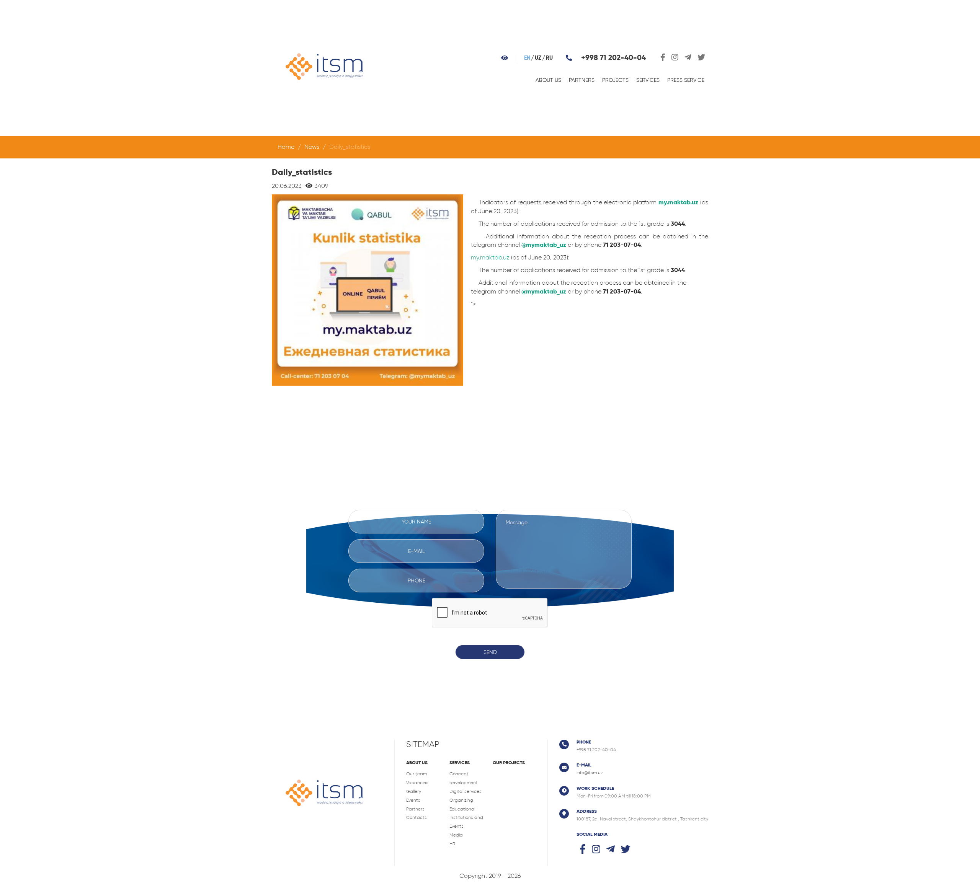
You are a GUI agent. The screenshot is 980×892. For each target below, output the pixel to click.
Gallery (413, 791)
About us (548, 80)
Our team (416, 773)
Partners (582, 80)
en (527, 58)
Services (648, 80)
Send (490, 652)
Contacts (416, 817)
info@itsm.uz (590, 772)
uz (538, 58)
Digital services (465, 791)
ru (549, 58)
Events (413, 800)
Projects (615, 80)
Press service (685, 80)
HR (452, 843)
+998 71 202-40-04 (613, 57)
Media (456, 835)
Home (286, 146)
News (311, 146)
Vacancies (417, 782)
